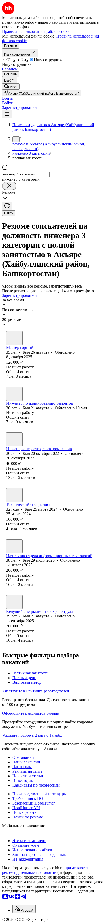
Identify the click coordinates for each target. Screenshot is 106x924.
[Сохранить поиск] (7, 206)
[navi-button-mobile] (7, 114)
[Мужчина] (14, 338)
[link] (11, 86)
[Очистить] (9, 186)
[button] (7, 98)
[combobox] (26, 174)
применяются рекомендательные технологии (45, 870)
